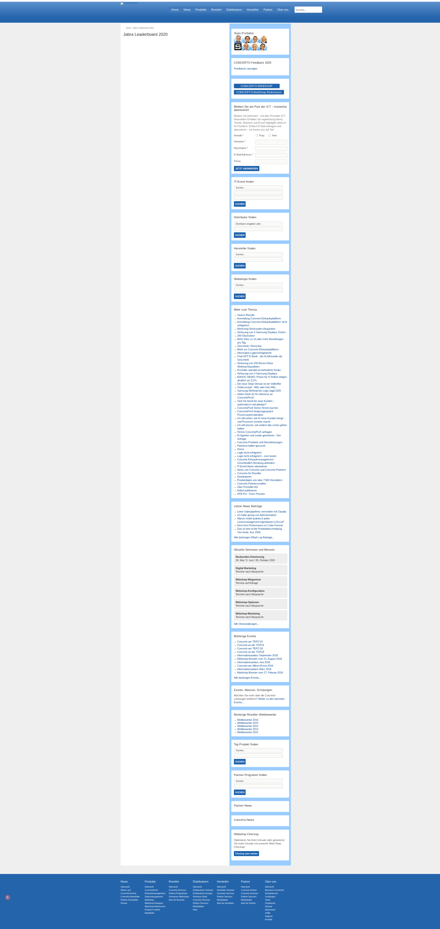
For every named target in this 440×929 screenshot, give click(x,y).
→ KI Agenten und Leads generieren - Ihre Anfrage (257, 437)
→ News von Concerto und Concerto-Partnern (260, 469)
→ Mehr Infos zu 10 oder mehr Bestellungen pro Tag (258, 341)
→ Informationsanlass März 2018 (252, 669)
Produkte (200, 9)
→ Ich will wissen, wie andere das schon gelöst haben (260, 427)
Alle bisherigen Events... (247, 677)
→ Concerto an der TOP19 (249, 645)
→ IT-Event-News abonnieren (250, 466)
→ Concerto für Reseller (247, 473)
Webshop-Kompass (154, 903)
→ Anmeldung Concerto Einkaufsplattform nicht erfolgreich (260, 323)
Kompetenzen (271, 893)
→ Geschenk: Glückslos (248, 345)
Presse (124, 903)
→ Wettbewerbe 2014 (246, 726)
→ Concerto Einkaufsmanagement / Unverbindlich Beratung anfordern (254, 461)
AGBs (267, 913)
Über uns (282, 9)
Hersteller (253, 9)
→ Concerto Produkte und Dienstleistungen (258, 442)
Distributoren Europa (202, 893)
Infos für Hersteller (225, 903)
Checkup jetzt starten (246, 853)
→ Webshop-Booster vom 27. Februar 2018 (258, 672)
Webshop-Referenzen (155, 906)
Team (267, 900)
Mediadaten (198, 906)
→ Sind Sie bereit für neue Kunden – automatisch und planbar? (254, 402)
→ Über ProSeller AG (246, 486)
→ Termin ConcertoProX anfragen (253, 431)
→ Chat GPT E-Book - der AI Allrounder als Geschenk (258, 358)
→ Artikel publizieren (245, 490)
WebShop (149, 900)
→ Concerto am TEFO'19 (248, 641)
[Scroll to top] (435, 920)
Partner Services (200, 903)
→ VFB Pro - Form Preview (249, 493)
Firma (237, 161)
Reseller (216, 9)
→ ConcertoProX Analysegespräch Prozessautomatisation (253, 413)
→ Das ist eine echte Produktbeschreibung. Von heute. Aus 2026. (258, 530)
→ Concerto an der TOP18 (249, 651)
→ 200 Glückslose (244, 335)
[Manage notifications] (7, 897)
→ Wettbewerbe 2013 (246, 729)
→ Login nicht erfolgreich (248, 452)
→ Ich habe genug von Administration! (255, 515)
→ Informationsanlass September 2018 (256, 655)
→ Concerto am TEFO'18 (248, 648)
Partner (267, 9)
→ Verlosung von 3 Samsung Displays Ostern (260, 332)
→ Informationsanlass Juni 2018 (252, 662)
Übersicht (125, 887)
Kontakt (268, 919)
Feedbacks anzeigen (245, 68)
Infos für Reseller (177, 900)
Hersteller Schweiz (225, 890)
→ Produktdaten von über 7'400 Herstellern (258, 480)
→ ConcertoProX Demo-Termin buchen (256, 407)
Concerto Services (177, 890)
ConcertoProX (151, 890)
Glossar (268, 906)
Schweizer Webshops (179, 896)
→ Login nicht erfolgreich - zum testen (255, 456)
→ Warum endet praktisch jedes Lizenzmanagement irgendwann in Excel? (259, 520)
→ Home (239, 449)
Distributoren (234, 9)
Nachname (241, 148)
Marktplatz (149, 913)
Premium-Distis (200, 896)
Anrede (239, 135)
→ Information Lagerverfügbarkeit (252, 352)
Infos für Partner (248, 903)
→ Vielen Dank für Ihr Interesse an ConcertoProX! (253, 396)
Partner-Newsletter (129, 900)
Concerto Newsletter (130, 896)
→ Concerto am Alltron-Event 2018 (253, 665)
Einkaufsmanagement (155, 893)
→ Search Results (244, 315)
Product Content (152, 910)
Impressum (270, 910)
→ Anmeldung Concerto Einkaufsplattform (257, 318)
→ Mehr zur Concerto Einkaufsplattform (256, 349)
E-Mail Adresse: (244, 154)
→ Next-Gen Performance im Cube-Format (258, 525)
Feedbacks (270, 903)
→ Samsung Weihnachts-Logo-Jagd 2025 (257, 390)
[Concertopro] (129, 8)
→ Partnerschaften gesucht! (249, 445)
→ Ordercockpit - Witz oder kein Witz (255, 387)
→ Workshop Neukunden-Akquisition (254, 328)
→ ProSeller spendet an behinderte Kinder (257, 370)
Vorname (240, 141)
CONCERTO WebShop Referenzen (259, 92)
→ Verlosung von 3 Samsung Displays (255, 373)
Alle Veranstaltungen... (246, 623)
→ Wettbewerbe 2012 (246, 732)
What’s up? (126, 890)
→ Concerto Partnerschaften (250, 483)
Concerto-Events (128, 893)
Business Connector (274, 890)
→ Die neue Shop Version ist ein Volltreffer (257, 383)
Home (175, 9)
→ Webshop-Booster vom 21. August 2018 (258, 658)
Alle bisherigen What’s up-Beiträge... (254, 537)
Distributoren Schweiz (203, 890)
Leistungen (270, 896)
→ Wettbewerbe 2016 (246, 719)
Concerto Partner (249, 890)
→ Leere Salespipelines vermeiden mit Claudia (260, 511)
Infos (195, 910)
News (187, 9)
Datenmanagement (154, 896)
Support (268, 916)
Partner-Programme (178, 893)
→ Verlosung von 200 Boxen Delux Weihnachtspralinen (253, 365)
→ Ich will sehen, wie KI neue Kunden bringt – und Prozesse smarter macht (259, 420)
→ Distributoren (242, 476)
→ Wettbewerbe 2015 (246, 722)
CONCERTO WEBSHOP (257, 86)
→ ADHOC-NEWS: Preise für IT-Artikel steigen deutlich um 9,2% (260, 378)
